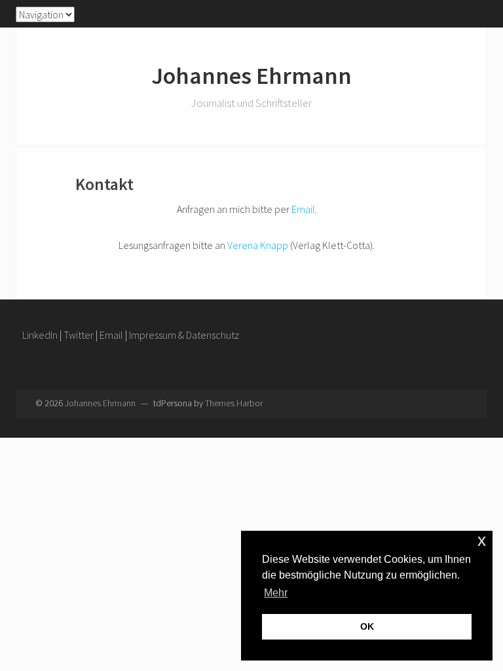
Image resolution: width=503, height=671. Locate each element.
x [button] (481, 540)
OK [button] (367, 626)
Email (303, 209)
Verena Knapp (257, 245)
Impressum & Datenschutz (184, 334)
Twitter (79, 334)
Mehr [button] (276, 592)
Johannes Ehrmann (251, 75)
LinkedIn (40, 334)
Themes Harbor (234, 403)
